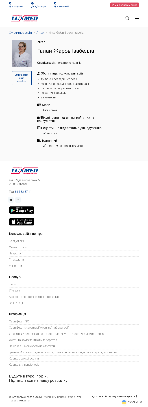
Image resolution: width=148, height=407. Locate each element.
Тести (12, 284)
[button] (137, 18)
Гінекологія (16, 259)
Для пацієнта (16, 6)
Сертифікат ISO (19, 321)
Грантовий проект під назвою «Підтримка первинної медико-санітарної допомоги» (63, 352)
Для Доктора (38, 6)
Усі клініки (15, 266)
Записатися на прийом (21, 78)
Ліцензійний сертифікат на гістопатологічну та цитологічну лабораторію (56, 334)
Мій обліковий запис (125, 5)
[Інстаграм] (18, 200)
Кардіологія (17, 241)
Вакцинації (16, 303)
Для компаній (61, 6)
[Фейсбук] (11, 200)
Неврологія (16, 253)
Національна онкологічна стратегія (32, 346)
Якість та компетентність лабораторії (33, 340)
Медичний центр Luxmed (59, 397)
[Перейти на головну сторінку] (24, 18)
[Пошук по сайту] (127, 18)
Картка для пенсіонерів (24, 364)
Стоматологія (18, 247)
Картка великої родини (24, 358)
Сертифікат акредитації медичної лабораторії (38, 327)
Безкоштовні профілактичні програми (34, 297)
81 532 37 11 (23, 191)
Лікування (15, 290)
